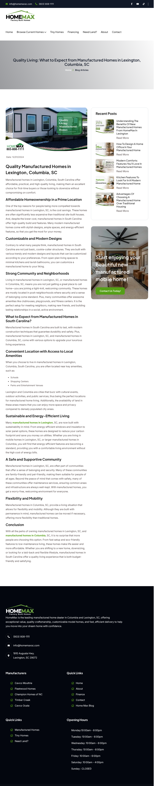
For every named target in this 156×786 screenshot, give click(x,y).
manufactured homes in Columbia (26, 535)
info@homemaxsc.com (20, 4)
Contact (116, 32)
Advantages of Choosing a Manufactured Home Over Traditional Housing (128, 200)
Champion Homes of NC (29, 694)
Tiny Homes (57, 32)
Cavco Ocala (22, 705)
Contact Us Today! (110, 290)
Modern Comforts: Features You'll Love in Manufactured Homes (129, 163)
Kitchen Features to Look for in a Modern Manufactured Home (128, 180)
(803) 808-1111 (46, 4)
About (104, 32)
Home (9, 32)
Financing (73, 32)
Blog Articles (82, 70)
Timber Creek (22, 699)
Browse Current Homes (30, 32)
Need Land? (90, 32)
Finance (80, 694)
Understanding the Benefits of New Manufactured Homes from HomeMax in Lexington (129, 127)
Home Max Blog (85, 705)
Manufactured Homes (27, 729)
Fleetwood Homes (25, 688)
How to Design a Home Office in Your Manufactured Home (129, 147)
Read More (122, 137)
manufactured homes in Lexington (32, 422)
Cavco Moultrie (23, 683)
